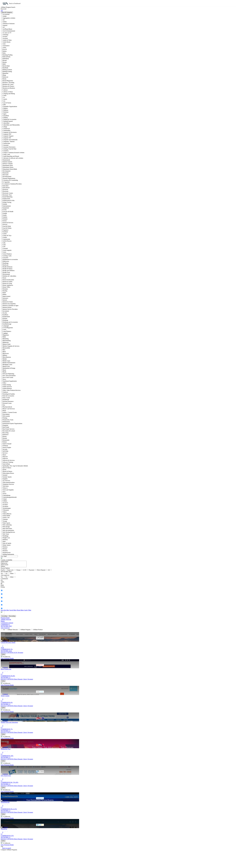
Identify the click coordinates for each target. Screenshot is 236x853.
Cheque (18, 570)
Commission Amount (7, 623)
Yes (2, 573)
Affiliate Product (38, 629)
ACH (25, 570)
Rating (3, 621)
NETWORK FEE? (6, 626)
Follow (3, 654)
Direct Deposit (41, 570)
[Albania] (13, 566)
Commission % (5, 624)
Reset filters (20, 610)
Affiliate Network (6, 619)
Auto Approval (5, 628)
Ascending (4, 616)
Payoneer (32, 570)
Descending (12, 616)
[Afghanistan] (13, 563)
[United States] (13, 561)
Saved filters (13, 610)
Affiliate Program (25, 629)
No (7, 573)
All (49, 570)
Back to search (6, 848)
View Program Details (7, 658)
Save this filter (5, 610)
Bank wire (10, 570)
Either (12, 573)
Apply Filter (27, 610)
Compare (5, 641)
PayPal (3, 570)
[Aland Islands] (13, 565)
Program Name (5, 618)
